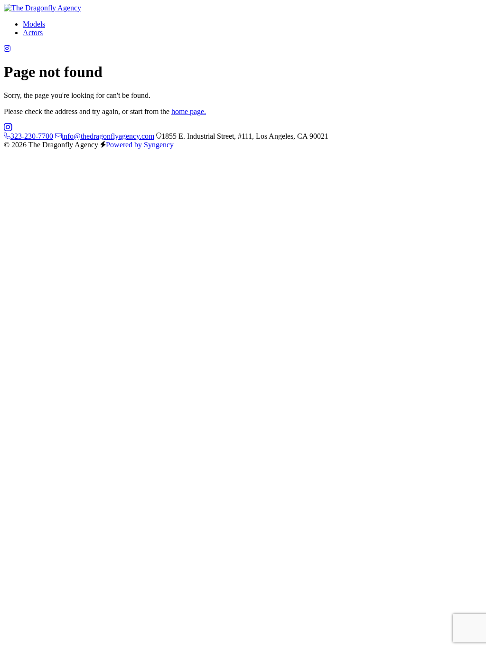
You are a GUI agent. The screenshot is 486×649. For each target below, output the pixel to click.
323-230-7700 (31, 136)
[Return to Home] (42, 8)
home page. (188, 111)
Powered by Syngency (140, 145)
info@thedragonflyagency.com (108, 136)
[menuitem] (34, 24)
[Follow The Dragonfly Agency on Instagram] (7, 49)
